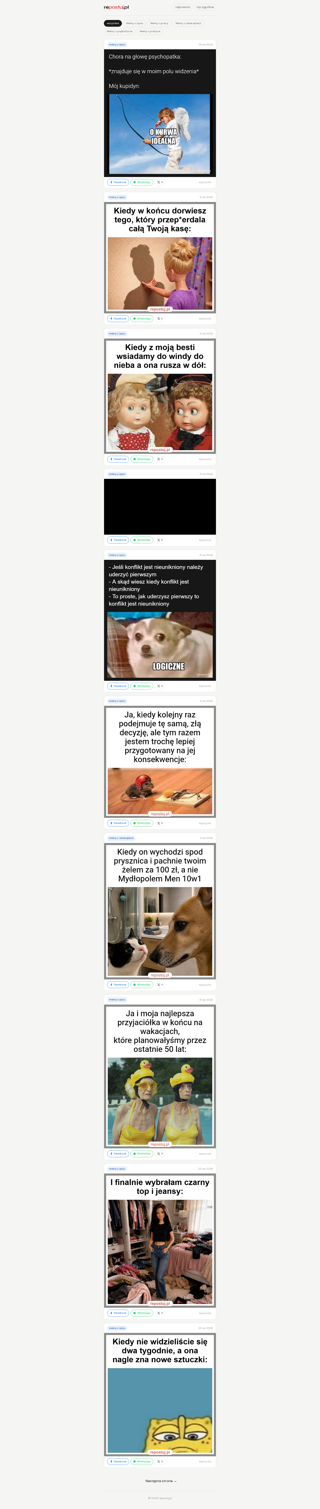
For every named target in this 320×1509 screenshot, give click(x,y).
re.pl (116, 7)
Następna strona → (161, 1481)
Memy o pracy (159, 23)
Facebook (120, 182)
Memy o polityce (150, 31)
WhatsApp (144, 182)
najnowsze (182, 7)
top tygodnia (205, 7)
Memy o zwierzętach (188, 23)
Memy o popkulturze (119, 31)
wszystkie (113, 23)
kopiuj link (205, 182)
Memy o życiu (134, 23)
